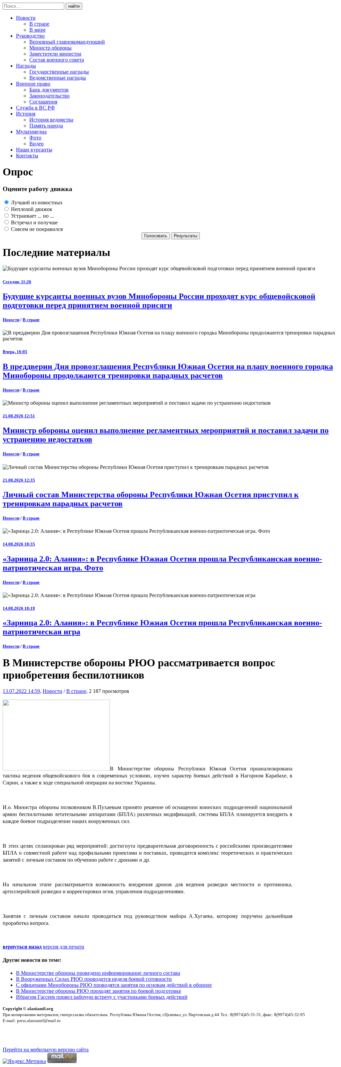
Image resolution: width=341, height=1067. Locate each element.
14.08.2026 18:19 (19, 608)
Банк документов (49, 90)
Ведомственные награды (57, 78)
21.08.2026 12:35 (19, 480)
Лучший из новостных (36, 202)
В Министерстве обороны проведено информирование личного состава (98, 973)
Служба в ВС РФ (35, 107)
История (25, 113)
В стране (39, 24)
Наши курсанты (34, 149)
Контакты (27, 155)
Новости (26, 18)
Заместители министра (55, 54)
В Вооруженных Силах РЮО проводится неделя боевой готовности (94, 979)
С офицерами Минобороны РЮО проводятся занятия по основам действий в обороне (114, 985)
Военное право (33, 84)
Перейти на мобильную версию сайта (46, 1049)
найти (74, 6)
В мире (37, 30)
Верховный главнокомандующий (67, 42)
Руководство (30, 36)
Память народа (46, 125)
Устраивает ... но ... (32, 216)
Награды (26, 66)
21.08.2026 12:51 (19, 415)
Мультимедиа (31, 131)
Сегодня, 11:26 (17, 281)
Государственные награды (59, 72)
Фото (35, 137)
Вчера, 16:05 (15, 351)
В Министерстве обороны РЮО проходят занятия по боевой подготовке (98, 991)
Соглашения (43, 102)
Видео (36, 143)
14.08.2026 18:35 (19, 543)
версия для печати (63, 947)
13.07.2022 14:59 (21, 691)
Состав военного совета (56, 60)
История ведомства (51, 119)
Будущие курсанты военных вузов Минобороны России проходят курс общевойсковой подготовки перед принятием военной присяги (159, 301)
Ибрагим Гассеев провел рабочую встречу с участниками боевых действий (101, 997)
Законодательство (49, 96)
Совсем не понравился (36, 229)
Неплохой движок (31, 209)
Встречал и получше (34, 222)
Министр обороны (50, 48)
